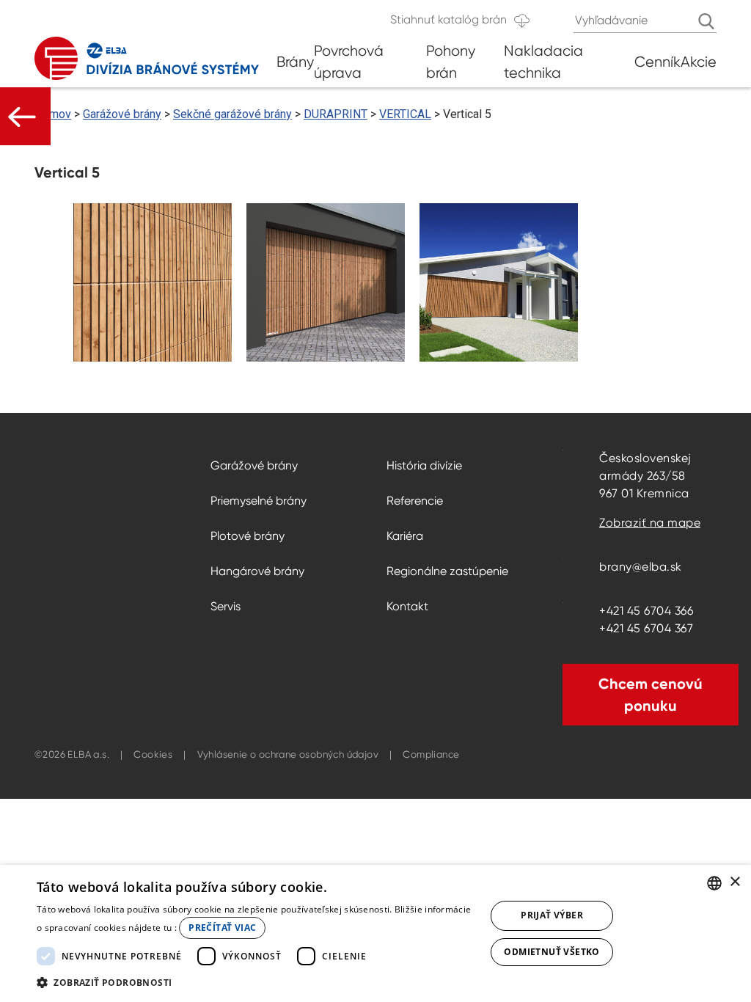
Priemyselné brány (258, 501)
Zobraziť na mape (649, 523)
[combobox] (714, 883)
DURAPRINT (335, 114)
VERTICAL (405, 114)
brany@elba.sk (640, 567)
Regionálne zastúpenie (447, 571)
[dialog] (375, 933)
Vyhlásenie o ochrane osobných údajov (287, 754)
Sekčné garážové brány (232, 114)
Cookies (152, 754)
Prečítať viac (222, 927)
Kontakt (407, 606)
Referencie (415, 501)
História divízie (424, 465)
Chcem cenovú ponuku (650, 694)
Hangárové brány (257, 571)
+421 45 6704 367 (646, 628)
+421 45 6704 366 (646, 611)
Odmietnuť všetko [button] (551, 952)
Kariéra (405, 536)
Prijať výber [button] (552, 915)
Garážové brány (122, 114)
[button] (254, 982)
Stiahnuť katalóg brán (448, 19)
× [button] (734, 882)
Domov (52, 114)
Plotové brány (247, 536)
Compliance (431, 754)
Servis (225, 606)
